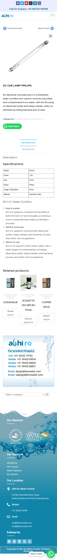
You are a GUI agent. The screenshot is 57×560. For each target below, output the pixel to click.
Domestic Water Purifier (26, 119)
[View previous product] (5, 28)
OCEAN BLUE (10, 302)
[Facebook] (18, 3)
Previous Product (14, 28)
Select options (28, 320)
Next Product (44, 28)
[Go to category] (47, 395)
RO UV (40, 119)
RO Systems (12, 474)
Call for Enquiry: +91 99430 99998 (28, 8)
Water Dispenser (14, 470)
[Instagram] (31, 3)
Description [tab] (28, 143)
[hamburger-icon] (52, 15)
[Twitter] (22, 3)
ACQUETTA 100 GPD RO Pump (28, 305)
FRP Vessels (12, 467)
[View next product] (52, 28)
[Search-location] (24, 541)
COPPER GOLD (46, 304)
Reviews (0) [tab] (28, 149)
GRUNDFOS (12, 463)
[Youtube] (26, 3)
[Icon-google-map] (39, 3)
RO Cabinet (11, 297)
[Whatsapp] (29, 541)
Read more (10, 313)
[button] (50, 36)
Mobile (15, 504)
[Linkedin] (35, 3)
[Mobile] (8, 504)
